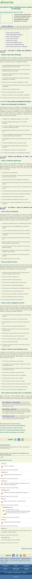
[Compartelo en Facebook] (19, 439)
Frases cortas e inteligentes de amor (14, 42)
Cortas (6, 560)
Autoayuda (26, 566)
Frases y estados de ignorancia (13, 36)
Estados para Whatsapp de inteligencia (14, 34)
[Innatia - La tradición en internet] (6, 2)
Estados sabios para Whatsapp (13, 32)
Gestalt (5, 569)
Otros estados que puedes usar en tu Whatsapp (16, 46)
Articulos (7, 558)
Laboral (26, 569)
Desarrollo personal (25, 558)
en (2, 457)
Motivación (16, 569)
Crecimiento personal (15, 558)
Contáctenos (24, 572)
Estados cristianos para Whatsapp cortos (15, 44)
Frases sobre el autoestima (12, 38)
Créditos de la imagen (27, 548)
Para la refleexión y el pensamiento (11, 402)
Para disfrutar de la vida (8, 415)
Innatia (2, 558)
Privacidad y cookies (17, 572)
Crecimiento (5, 566)
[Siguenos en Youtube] (21, 555)
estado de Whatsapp (7, 26)
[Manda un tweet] (15, 439)
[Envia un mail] (24, 555)
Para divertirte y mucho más (9, 409)
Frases (2, 560)
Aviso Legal (10, 572)
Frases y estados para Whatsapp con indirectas (19, 101)
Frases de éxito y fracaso (11, 40)
